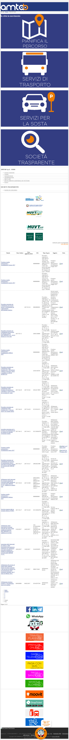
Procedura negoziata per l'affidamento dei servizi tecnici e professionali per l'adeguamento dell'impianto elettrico (7, 307)
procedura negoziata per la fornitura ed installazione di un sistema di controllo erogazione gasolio (8, 431)
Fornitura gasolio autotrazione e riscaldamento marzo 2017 (7, 449)
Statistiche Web (57, 733)
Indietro (6, 591)
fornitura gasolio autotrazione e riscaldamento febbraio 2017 (7, 496)
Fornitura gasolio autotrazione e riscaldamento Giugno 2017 (8, 264)
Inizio (5, 590)
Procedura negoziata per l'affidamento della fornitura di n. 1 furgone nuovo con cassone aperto (7, 409)
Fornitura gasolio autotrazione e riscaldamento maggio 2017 (8, 281)
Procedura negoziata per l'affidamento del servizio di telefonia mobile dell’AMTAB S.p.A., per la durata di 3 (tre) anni (8, 333)
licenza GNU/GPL (56, 736)
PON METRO (64, 244)
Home (6, 12)
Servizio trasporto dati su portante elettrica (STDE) (7, 510)
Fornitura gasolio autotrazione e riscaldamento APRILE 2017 (7, 352)
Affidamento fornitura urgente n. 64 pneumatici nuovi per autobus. (7, 583)
